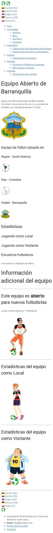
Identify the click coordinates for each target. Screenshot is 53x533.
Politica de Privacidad (17, 526)
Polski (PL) (9, 20)
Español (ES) (10, 8)
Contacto (11, 529)
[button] (12, 29)
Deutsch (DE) (11, 17)
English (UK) (10, 14)
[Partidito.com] (5, 4)
